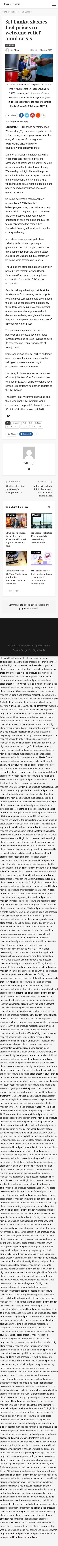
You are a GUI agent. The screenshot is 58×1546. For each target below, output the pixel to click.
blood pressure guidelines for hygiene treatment (28, 1530)
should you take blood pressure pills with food (22, 930)
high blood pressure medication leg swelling (28, 1188)
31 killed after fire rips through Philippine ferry (14, 489)
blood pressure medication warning (38, 1489)
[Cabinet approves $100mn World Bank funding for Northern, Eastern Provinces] (16, 558)
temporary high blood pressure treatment (35, 1397)
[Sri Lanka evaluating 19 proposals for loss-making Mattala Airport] (42, 521)
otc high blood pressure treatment (16, 658)
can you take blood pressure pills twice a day (32, 1364)
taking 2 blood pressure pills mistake (17, 1471)
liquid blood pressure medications (37, 1353)
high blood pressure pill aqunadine (25, 952)
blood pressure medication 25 (14, 908)
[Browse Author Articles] (29, 453)
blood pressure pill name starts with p (18, 996)
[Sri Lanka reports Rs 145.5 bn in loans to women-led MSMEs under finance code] (42, 558)
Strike (34, 427)
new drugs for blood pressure (40, 1460)
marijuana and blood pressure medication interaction (26, 1154)
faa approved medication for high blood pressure (32, 1217)
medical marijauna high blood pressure (19, 1007)
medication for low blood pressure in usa (19, 1331)
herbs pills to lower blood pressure (28, 1037)
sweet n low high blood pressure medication (28, 779)
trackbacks (40, 605)
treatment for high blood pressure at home (36, 1066)
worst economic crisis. (28, 147)
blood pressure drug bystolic (13, 790)
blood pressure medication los (26, 941)
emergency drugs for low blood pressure (19, 1445)
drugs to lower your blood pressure (31, 812)
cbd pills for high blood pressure (36, 1427)
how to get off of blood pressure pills (29, 739)
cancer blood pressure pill (15, 1121)
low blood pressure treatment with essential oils (29, 1342)
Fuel (24, 423)
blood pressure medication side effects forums (32, 1386)
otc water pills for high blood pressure (33, 882)
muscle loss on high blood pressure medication (22, 1416)
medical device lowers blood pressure (25, 1140)
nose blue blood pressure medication (35, 680)
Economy (16, 423)
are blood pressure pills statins (24, 978)
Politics (38, 423)
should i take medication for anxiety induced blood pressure (29, 1092)
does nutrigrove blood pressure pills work (34, 1294)
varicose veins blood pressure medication (20, 1268)
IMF (30, 423)
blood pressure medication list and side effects (23, 823)
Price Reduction (12, 427)
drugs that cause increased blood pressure (25, 1313)
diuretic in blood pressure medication (27, 1375)
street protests (16, 224)
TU (40, 427)
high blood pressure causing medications (34, 750)
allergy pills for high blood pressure (28, 853)
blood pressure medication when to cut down (22, 1169)
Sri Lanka (10, 45)
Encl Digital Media (36, 650)
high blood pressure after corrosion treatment (22, 890)
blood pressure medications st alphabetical (32, 794)
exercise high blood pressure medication (19, 1062)
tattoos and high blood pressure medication (34, 1180)
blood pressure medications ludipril (17, 879)
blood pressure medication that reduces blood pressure (27, 669)
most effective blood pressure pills (25, 912)
